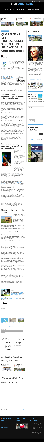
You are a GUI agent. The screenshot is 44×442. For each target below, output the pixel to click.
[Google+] (35, 1)
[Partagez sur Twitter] (24, 55)
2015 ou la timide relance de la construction (4, 324)
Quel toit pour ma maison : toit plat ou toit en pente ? (37, 427)
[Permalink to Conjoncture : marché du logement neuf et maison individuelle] (6, 369)
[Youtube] (39, 1)
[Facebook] (32, 1)
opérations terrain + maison (13, 298)
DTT (13, 77)
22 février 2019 (5, 365)
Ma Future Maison (6, 419)
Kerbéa (3, 78)
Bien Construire (6, 19)
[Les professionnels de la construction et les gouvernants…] (12, 320)
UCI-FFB (21, 89)
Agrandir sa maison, (31, 139)
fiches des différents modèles (16, 294)
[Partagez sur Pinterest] (20, 57)
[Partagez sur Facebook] (22, 55)
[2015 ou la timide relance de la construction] (4, 320)
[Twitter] (37, 1)
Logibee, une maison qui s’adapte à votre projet (36, 16)
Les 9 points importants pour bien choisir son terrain (37, 433)
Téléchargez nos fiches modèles (35, 79)
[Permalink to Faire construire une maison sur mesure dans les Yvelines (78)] (22, 24)
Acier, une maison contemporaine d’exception (5, 17)
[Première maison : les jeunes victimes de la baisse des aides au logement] (21, 320)
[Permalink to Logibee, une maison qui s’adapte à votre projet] (36, 23)
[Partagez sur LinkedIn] (22, 57)
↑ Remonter (41, 440)
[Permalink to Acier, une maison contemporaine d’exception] (7, 24)
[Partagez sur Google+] (18, 57)
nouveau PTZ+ (16, 174)
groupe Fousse (5, 76)
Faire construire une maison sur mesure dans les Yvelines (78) (22, 17)
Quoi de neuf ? (5, 31)
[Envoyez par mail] (24, 57)
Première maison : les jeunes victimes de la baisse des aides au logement (18, 362)
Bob (32, 426)
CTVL (11, 77)
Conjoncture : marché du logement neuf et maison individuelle (6, 362)
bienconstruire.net (4, 427)
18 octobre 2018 (18, 366)
